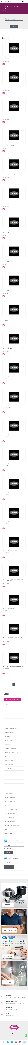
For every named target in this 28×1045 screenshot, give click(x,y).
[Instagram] (15, 1033)
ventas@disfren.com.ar (10, 1015)
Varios (6, 829)
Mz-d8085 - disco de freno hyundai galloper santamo (13, 666)
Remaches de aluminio (10, 797)
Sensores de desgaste (10, 813)
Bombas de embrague (10, 707)
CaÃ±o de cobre (8, 716)
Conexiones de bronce (10, 740)
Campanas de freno (9, 724)
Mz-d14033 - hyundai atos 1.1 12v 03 (10, 550)
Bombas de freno (9, 711)
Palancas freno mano (10, 776)
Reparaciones (8, 805)
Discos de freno (9, 768)
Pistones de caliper (9, 789)
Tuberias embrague (9, 817)
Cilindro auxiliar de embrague (12, 728)
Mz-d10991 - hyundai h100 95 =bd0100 (10, 376)
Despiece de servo (9, 764)
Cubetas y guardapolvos (11, 748)
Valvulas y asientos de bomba (12, 825)
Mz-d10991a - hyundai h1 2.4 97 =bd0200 (11, 405)
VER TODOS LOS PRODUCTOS (12, 699)
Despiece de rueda (9, 760)
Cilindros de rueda (9, 732)
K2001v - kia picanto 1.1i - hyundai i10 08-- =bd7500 (13, 318)
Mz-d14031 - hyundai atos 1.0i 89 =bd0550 (11, 492)
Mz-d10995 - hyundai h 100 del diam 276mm (11, 434)
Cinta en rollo (8, 736)
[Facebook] (12, 1033)
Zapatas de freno (9, 833)
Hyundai (3, 11)
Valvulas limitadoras (10, 821)
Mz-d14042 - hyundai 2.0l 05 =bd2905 (10, 608)
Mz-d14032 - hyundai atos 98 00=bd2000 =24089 (12, 521)
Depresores (7, 756)
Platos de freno (9, 793)
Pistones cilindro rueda (10, 785)
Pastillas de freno (9, 781)
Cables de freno (9, 720)
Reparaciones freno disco (11, 809)
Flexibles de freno (9, 772)
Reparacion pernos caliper (11, 801)
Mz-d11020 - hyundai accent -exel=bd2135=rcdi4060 (13, 463)
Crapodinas (7, 744)
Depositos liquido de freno (11, 752)
